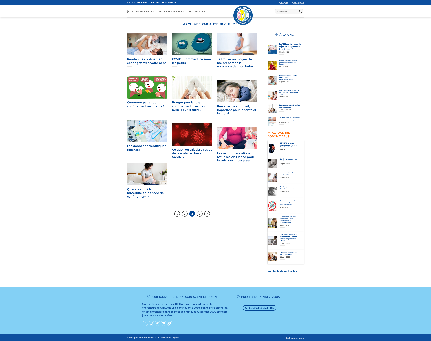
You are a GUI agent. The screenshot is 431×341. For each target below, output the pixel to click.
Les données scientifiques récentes (146, 147)
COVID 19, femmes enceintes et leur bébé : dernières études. (289, 145)
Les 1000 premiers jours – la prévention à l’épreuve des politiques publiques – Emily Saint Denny (290, 47)
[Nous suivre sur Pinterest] (169, 323)
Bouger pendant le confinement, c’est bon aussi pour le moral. (189, 106)
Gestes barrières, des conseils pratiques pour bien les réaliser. (289, 203)
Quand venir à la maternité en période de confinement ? (145, 193)
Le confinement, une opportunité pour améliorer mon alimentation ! (288, 220)
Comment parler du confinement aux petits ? (146, 104)
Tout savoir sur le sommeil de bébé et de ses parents (289, 119)
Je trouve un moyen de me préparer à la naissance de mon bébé (235, 62)
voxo (301, 337)
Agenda (283, 2)
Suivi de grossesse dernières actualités (288, 188)
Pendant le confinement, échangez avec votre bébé (147, 61)
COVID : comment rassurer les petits (191, 61)
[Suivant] (207, 214)
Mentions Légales (170, 337)
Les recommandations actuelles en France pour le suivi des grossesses (235, 157)
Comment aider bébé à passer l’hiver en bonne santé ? (288, 62)
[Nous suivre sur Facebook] (145, 323)
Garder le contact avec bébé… (288, 160)
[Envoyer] (300, 11)
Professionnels (170, 11)
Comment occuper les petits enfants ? (288, 253)
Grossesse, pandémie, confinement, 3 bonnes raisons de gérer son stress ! (289, 237)
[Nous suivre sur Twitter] (157, 323)
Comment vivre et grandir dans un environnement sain (289, 92)
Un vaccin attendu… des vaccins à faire (289, 174)
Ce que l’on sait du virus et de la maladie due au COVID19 (192, 153)
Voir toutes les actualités (282, 270)
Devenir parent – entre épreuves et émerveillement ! (288, 77)
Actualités (298, 2)
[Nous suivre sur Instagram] (151, 323)
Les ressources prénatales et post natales (289, 106)
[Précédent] (177, 214)
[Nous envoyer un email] (163, 323)
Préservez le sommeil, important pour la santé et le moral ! (236, 110)
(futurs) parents (139, 11)
